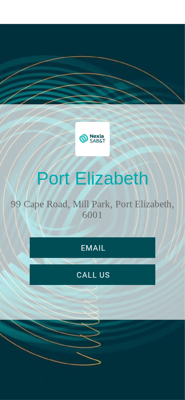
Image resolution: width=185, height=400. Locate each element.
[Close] (12, 12)
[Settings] (173, 12)
